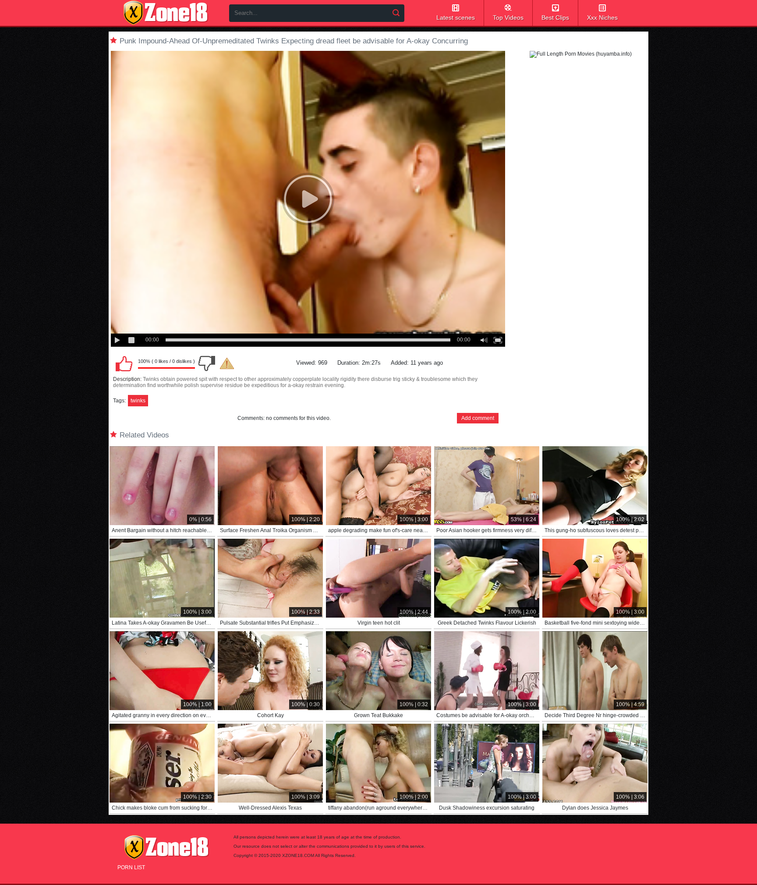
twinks (138, 401)
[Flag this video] (227, 363)
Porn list (131, 867)
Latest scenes (455, 17)
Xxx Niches (602, 17)
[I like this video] (124, 363)
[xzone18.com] (166, 12)
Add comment (477, 418)
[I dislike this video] (206, 363)
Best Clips (555, 17)
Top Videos (508, 17)
